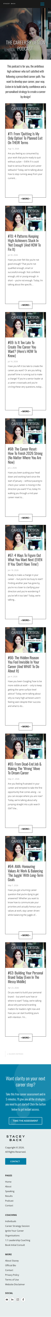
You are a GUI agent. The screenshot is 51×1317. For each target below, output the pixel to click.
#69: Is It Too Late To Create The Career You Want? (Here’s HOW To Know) (22, 349)
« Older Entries (15, 1054)
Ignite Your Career (14, 1230)
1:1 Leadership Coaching (17, 1240)
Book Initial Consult (15, 1245)
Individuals (10, 1221)
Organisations (12, 1235)
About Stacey (12, 1260)
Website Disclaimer (15, 1284)
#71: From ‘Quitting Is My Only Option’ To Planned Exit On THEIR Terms (25, 138)
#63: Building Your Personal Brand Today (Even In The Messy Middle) (25, 977)
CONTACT (15, 1161)
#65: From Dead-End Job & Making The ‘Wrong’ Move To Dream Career (24, 768)
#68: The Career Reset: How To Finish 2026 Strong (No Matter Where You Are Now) (25, 455)
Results (9, 1196)
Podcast (9, 1200)
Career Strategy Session (17, 1226)
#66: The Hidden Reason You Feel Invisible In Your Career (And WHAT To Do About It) (23, 664)
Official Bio (10, 1265)
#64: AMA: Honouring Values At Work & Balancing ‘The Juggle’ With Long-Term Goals (25, 873)
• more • (25, 198)
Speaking (9, 1191)
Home (8, 1181)
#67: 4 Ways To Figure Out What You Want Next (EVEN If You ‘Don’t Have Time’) (25, 559)
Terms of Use (12, 1279)
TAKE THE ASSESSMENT (25, 1120)
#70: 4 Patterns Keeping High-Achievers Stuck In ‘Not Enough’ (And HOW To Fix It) (24, 242)
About (8, 1186)
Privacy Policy (12, 1274)
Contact (9, 1205)
